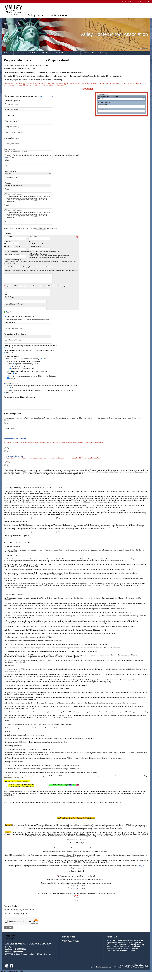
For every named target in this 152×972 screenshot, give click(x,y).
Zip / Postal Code (11, 177)
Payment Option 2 (77, 871)
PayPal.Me (60, 53)
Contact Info (73, 53)
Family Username (11, 121)
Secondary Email (9, 149)
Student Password (34, 246)
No (14, 263)
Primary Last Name (11, 104)
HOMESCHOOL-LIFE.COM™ (136, 967)
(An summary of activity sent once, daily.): (28, 371)
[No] (27, 294)
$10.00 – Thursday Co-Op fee (16, 913)
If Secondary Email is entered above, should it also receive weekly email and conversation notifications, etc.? (41, 155)
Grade (30, 241)
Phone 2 (6, 205)
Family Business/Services (13, 340)
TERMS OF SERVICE (45, 96)
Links (86, 53)
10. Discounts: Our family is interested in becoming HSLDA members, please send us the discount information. (76, 894)
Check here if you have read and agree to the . (30, 96)
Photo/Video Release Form (15, 456)
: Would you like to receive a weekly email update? (30, 350)
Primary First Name (11, 110)
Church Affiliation (9, 323)
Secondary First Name (11, 144)
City (6, 166)
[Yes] (27, 292)
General (12, 378)
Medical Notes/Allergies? (40, 260)
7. (76, 864)
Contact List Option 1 (77, 885)
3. (54, 438)
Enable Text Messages (28, 197)
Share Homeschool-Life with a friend (134, 965)
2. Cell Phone (9, 428)
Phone (7, 189)
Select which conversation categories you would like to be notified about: (32, 376)
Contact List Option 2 (77, 888)
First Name (8, 236)
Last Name (33, 236)
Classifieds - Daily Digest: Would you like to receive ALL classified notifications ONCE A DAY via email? (40, 390)
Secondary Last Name (11, 138)
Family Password (11, 127)
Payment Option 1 (77, 868)
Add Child (9, 312)
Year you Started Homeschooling (15, 334)
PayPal (141, 866)
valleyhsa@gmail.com (14, 952)
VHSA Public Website (70, 941)
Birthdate (8, 241)
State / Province (10, 171)
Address (7, 160)
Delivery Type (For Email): (18, 366)
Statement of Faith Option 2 (77, 843)
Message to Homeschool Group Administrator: (19, 397)
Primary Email (9, 115)
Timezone (8, 183)
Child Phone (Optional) (11, 254)
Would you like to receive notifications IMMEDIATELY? (25, 361)
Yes (8, 263)
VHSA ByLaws (46, 53)
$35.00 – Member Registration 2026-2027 (21, 910)
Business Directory (99, 53)
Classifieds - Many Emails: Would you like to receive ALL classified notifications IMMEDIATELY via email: (41, 385)
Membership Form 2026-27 (26, 53)
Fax (5, 221)
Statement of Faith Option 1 (78, 840)
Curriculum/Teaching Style (13, 328)
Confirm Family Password (13, 132)
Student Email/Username (12, 246)
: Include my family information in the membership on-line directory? (31, 346)
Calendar (7, 53)
